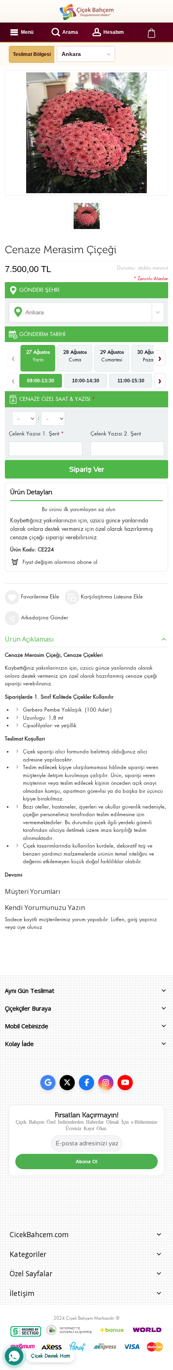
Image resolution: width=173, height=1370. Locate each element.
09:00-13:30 (40, 381)
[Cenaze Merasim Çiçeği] (87, 216)
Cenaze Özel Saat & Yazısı (57, 399)
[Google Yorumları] (48, 1082)
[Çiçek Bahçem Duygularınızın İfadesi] (86, 12)
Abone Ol (86, 1161)
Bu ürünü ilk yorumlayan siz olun (78, 509)
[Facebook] (86, 1082)
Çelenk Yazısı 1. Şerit (36, 433)
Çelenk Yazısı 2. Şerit (116, 433)
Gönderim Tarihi (42, 334)
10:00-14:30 (85, 381)
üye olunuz (29, 927)
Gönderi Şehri (39, 290)
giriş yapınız (142, 919)
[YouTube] (125, 1082)
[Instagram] (105, 1082)
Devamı (14, 874)
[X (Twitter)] (67, 1082)
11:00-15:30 (130, 381)
